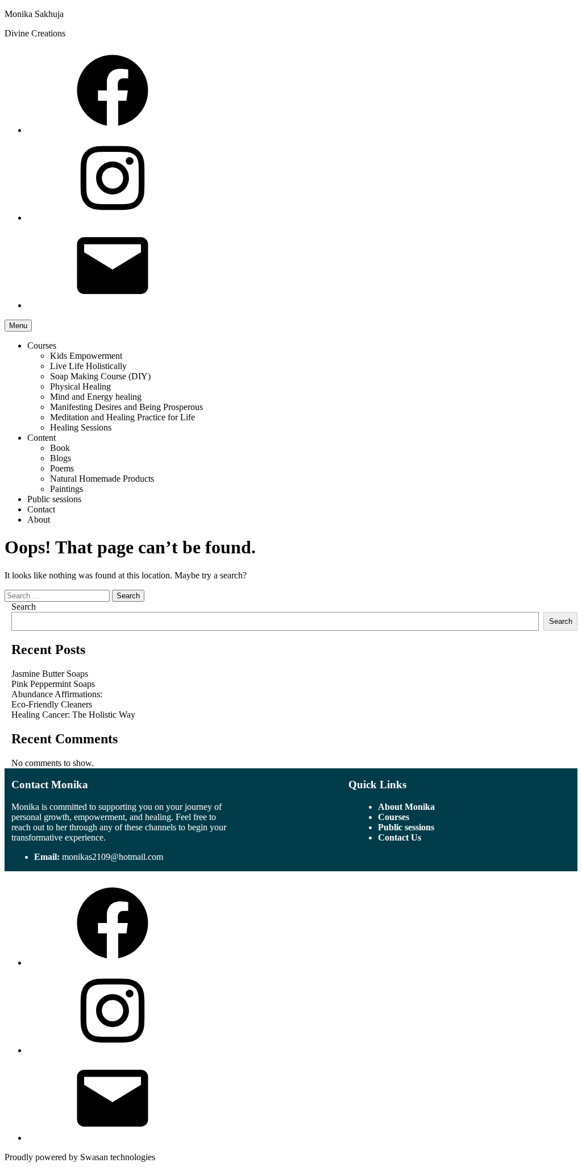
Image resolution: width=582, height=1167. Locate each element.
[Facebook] (112, 130)
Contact (41, 509)
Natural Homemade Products (102, 478)
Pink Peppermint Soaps (53, 684)
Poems (62, 468)
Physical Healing (80, 386)
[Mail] (112, 305)
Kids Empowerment (86, 356)
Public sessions (54, 499)
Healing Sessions (80, 427)
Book (60, 448)
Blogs (60, 458)
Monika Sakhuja (34, 14)
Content (41, 437)
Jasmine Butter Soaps (49, 673)
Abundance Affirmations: (56, 694)
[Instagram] (112, 217)
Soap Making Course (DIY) (100, 376)
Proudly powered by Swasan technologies (80, 1157)
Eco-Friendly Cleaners (51, 704)
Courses (41, 345)
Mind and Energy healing (96, 397)
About (38, 519)
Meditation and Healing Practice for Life (122, 417)
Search (23, 606)
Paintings (66, 489)
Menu (18, 325)
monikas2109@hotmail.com (112, 857)
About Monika (406, 807)
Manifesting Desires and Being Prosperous (126, 407)
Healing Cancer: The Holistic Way (73, 714)
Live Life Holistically (88, 366)
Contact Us (399, 837)
